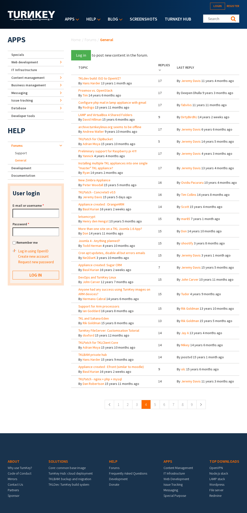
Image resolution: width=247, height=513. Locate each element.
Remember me (27, 242)
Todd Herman (92, 245)
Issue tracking (22, 100)
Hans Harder (91, 83)
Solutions (58, 461)
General (20, 160)
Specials (17, 54)
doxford (88, 335)
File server (216, 490)
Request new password (36, 262)
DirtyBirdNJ (189, 117)
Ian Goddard (91, 311)
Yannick (88, 156)
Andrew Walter (93, 131)
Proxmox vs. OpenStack (95, 90)
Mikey (185, 345)
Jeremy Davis (191, 81)
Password (21, 224)
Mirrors (12, 479)
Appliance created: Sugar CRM (100, 265)
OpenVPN (216, 468)
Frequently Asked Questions (128, 473)
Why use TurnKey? (20, 468)
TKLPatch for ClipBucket (95, 139)
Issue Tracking (173, 484)
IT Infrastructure (24, 70)
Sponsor (13, 495)
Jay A (185, 333)
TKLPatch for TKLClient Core (98, 342)
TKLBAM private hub (92, 354)
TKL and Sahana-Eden (93, 318)
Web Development (176, 479)
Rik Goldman (190, 308)
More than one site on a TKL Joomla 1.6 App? (110, 229)
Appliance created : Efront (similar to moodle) (111, 367)
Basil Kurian (91, 209)
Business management (28, 85)
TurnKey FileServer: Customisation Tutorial (108, 330)
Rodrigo (88, 107)
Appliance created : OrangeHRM (101, 204)
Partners (13, 490)
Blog (111, 19)
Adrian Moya (91, 144)
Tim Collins (188, 194)
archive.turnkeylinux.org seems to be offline (109, 127)
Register (233, 6)
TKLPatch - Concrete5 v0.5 (97, 192)
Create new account (33, 256)
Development (21, 168)
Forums (90, 39)
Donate (114, 484)
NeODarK (89, 258)
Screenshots (143, 19)
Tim (85, 95)
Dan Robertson (93, 383)
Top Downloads (224, 461)
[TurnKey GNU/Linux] (31, 19)
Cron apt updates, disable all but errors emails (111, 253)
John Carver (91, 282)
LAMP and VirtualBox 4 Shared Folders (105, 115)
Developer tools (23, 116)
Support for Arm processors (98, 306)
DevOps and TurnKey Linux (97, 277)
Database (18, 108)
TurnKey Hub (178, 19)
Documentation (23, 175)
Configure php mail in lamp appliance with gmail (112, 102)
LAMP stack (217, 479)
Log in (81, 55)
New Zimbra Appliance (94, 180)
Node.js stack (218, 473)
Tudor (185, 294)
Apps (68, 19)
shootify (187, 243)
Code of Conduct (19, 473)
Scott (185, 207)
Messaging (19, 93)
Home (76, 39)
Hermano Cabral (94, 299)
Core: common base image (67, 468)
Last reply (185, 67)
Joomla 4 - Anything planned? (99, 241)
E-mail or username (28, 205)
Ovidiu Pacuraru (192, 182)
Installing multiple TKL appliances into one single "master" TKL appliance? (113, 165)
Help (90, 19)
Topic (83, 67)
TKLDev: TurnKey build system (68, 484)
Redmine (215, 495)
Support (21, 153)
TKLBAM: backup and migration (69, 479)
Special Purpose (175, 495)
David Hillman (92, 119)
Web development (24, 62)
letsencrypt (86, 216)
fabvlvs (186, 105)
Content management (28, 77)
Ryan (86, 172)
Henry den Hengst (96, 221)
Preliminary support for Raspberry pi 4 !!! (107, 151)
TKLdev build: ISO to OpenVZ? (99, 78)
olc (183, 369)
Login (217, 6)
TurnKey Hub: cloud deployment (70, 473)
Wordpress (216, 484)
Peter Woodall (93, 185)
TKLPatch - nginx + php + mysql (100, 379)
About (14, 461)
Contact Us (15, 484)
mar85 (185, 219)
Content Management (178, 468)
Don (85, 233)
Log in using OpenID (33, 251)
